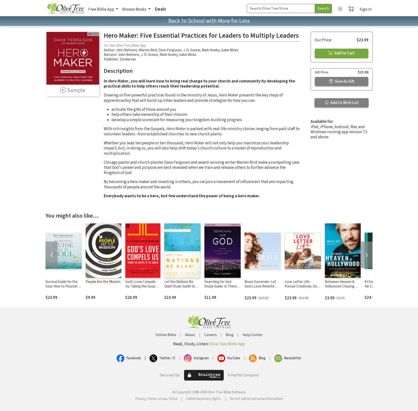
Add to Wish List (344, 103)
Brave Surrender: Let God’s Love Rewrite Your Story (260, 286)
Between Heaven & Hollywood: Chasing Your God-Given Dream (341, 286)
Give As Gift (344, 81)
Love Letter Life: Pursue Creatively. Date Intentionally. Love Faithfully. (302, 288)
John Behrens (126, 50)
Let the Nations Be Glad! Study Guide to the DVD (179, 286)
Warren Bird (148, 50)
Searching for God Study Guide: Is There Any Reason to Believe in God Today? (221, 288)
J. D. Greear (191, 50)
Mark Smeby (211, 50)
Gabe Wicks (230, 50)
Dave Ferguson (169, 50)
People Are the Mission (103, 281)
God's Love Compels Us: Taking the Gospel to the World (141, 286)
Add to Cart (344, 53)
